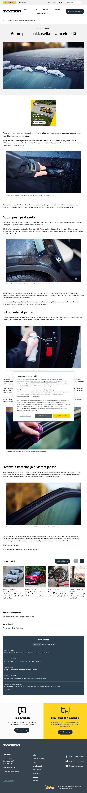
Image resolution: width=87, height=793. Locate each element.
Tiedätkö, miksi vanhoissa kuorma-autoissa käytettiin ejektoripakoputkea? (25, 678)
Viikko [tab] (44, 644)
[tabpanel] (43, 670)
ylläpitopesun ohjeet (9, 225)
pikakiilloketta (13, 476)
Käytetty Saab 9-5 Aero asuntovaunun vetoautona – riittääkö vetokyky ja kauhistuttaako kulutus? (32, 687)
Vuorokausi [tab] (36, 644)
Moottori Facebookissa (76, 756)
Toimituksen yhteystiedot (11, 772)
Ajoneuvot (47, 29)
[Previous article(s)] (75, 561)
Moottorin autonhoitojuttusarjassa (52, 222)
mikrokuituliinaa (70, 474)
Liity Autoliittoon (8, 2)
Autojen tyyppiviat (38, 758)
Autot (34, 755)
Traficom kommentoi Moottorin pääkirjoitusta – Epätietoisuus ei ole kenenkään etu (27, 653)
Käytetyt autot (37, 766)
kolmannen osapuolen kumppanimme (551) (44, 381)
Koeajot (35, 762)
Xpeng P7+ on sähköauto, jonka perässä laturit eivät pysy (20, 670)
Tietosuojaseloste (8, 781)
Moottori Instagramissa (76, 761)
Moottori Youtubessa (76, 766)
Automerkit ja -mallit (74, 11)
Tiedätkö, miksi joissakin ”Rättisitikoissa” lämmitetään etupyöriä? (22, 661)
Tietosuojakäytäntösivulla (29, 408)
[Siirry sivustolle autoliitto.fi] (50, 787)
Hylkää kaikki (43, 416)
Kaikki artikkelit (61, 561)
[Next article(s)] (82, 561)
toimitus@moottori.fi (9, 767)
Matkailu (35, 780)
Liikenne (35, 777)
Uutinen (10, 20)
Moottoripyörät (37, 769)
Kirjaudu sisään (51, 3)
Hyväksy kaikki (62, 416)
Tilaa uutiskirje (22, 3)
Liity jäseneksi (64, 732)
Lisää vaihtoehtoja (25, 416)
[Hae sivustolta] (79, 2)
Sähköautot (80, 589)
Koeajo (34, 589)
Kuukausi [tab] (51, 644)
